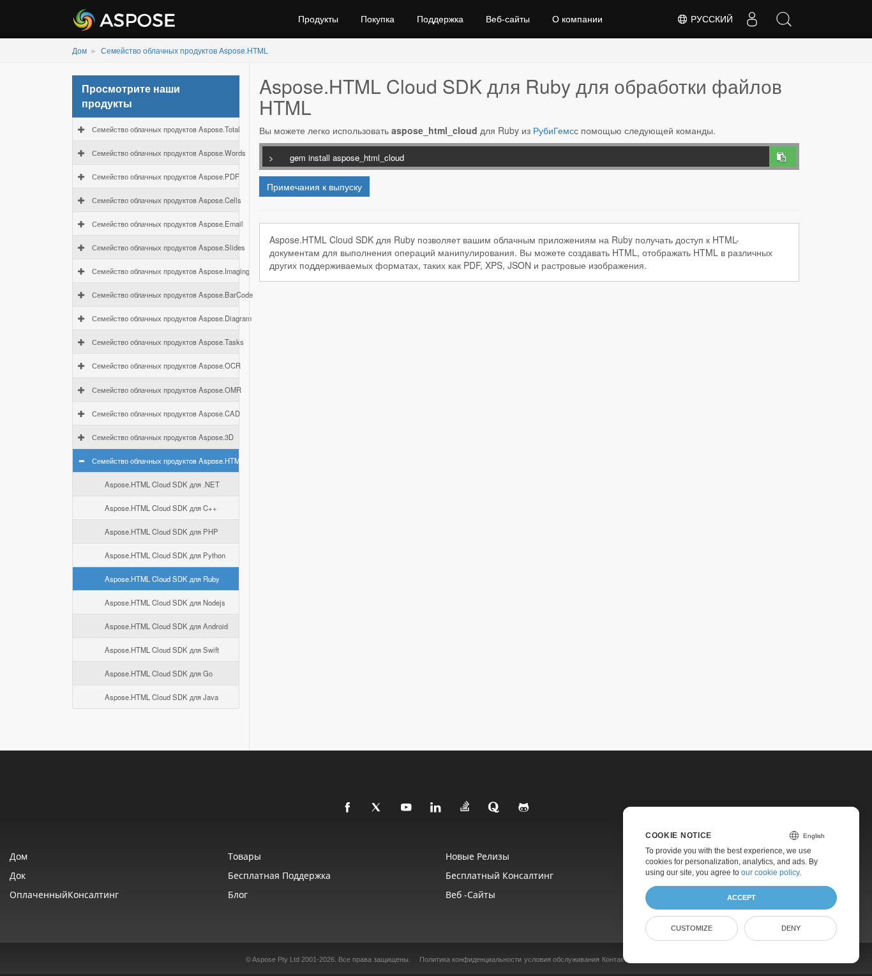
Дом (79, 50)
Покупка (378, 19)
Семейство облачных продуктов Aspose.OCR (166, 365)
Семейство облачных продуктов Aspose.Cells (166, 200)
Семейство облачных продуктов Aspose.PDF (165, 176)
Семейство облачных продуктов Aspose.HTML (184, 50)
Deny (791, 928)
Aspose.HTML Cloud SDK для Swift (162, 649)
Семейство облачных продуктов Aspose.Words (169, 153)
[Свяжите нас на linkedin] (436, 808)
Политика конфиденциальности (470, 959)
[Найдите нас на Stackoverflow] (465, 806)
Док (18, 875)
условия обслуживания (561, 959)
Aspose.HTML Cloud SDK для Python (165, 555)
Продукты (318, 19)
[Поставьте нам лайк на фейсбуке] (348, 808)
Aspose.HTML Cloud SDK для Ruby (162, 579)
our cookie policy (770, 872)
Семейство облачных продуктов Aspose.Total (166, 129)
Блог (238, 894)
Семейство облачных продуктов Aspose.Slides (168, 247)
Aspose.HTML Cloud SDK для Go (159, 673)
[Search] (784, 19)
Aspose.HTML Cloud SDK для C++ (161, 508)
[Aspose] (124, 19)
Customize (691, 928)
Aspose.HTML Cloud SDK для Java (161, 697)
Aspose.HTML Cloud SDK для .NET (162, 484)
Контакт (614, 959)
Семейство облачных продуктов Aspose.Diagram (172, 318)
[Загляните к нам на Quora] (494, 808)
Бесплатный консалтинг (499, 875)
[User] (752, 19)
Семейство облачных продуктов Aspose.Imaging (171, 271)
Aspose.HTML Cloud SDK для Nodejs (165, 602)
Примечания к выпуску (314, 186)
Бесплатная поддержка (279, 875)
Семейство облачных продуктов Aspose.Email (167, 223)
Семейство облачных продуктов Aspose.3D (163, 437)
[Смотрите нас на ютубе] (406, 808)
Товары (244, 856)
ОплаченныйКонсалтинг (64, 894)
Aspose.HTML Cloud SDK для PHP (161, 531)
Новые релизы (477, 856)
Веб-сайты (508, 19)
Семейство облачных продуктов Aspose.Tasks (168, 342)
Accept (741, 897)
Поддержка (440, 19)
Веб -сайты (470, 894)
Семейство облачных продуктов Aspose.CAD (166, 413)
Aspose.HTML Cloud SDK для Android (166, 626)
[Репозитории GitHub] (524, 808)
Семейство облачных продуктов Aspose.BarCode (172, 294)
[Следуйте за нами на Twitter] (377, 808)
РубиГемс (553, 130)
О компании (577, 19)
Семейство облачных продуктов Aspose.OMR (166, 390)
